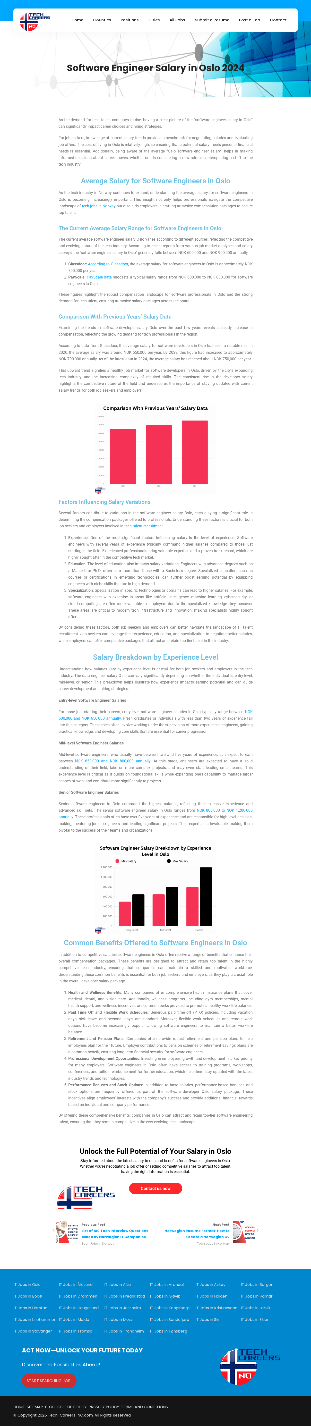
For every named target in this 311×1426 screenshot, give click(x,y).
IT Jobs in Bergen (257, 1284)
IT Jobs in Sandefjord (169, 1319)
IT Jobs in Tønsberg (168, 1331)
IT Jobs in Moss (118, 1319)
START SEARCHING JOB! (49, 1381)
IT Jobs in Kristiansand (216, 1308)
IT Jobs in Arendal (167, 1284)
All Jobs (177, 20)
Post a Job (249, 20)
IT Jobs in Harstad (30, 1308)
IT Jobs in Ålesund (76, 1284)
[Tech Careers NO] (34, 22)
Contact (278, 20)
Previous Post (115, 1231)
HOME (20, 1407)
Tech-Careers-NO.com (70, 1415)
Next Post (197, 1231)
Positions (130, 20)
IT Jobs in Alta (117, 1284)
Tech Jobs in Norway (98, 1243)
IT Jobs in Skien (255, 1319)
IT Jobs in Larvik (255, 1308)
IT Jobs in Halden (211, 1296)
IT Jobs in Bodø (27, 1296)
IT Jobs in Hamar (257, 1296)
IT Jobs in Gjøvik (165, 1296)
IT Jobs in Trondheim (124, 1331)
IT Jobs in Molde (74, 1319)
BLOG (50, 1407)
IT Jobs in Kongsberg (170, 1308)
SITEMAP (36, 1407)
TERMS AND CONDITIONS (143, 1407)
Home (77, 20)
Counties (102, 20)
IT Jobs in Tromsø (75, 1331)
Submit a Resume (212, 20)
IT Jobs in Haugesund (79, 1308)
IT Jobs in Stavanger (32, 1331)
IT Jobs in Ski (207, 1319)
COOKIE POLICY (71, 1407)
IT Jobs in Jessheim (122, 1308)
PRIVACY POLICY (103, 1407)
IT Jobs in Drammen (78, 1296)
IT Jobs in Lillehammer (34, 1319)
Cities (154, 20)
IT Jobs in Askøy (210, 1284)
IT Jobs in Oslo (27, 1284)
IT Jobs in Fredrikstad (124, 1296)
